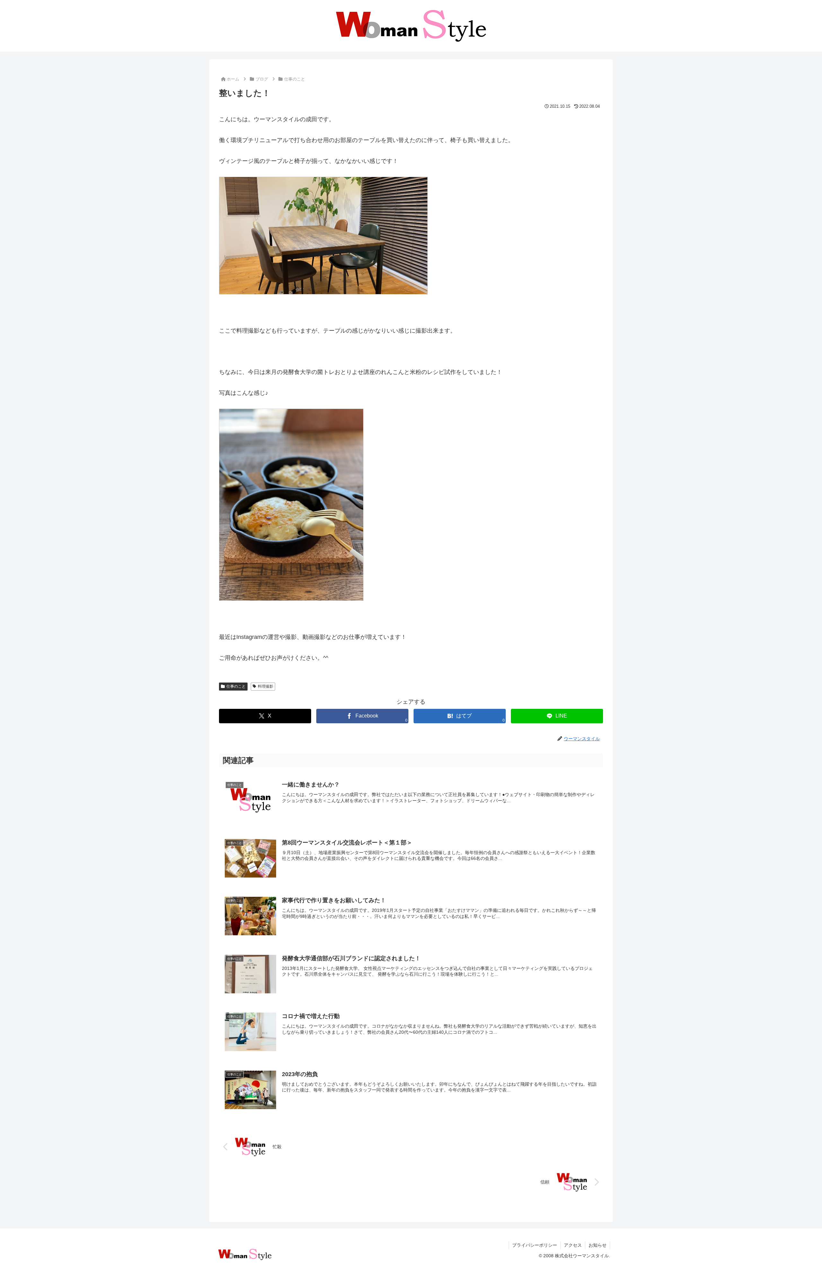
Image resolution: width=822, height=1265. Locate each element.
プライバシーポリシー (534, 1245)
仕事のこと (236, 686)
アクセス (573, 1245)
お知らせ (598, 1245)
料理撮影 (265, 686)
